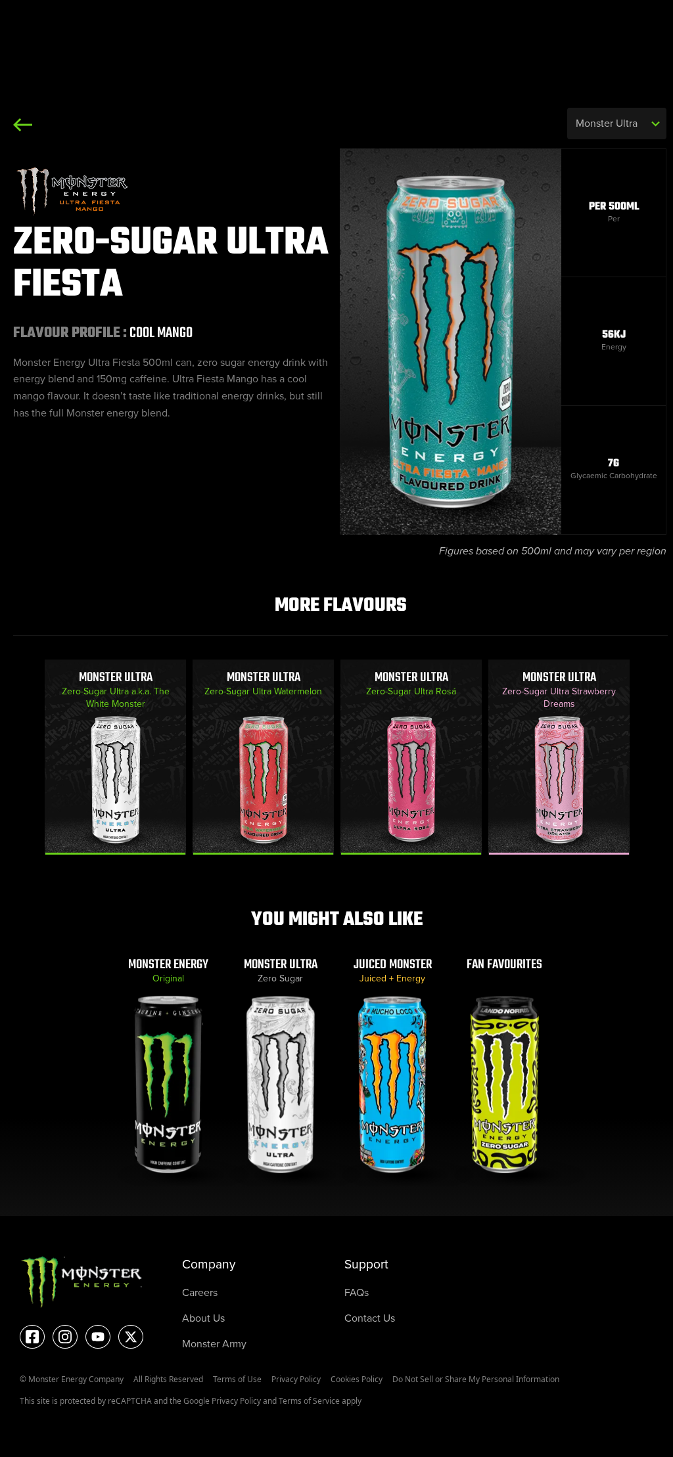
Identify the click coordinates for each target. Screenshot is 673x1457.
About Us (203, 1318)
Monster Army (214, 1343)
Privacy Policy (296, 1379)
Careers (200, 1292)
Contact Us (369, 1318)
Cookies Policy (357, 1379)
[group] (115, 757)
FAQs (356, 1292)
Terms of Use (237, 1379)
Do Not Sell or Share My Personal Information (475, 1379)
